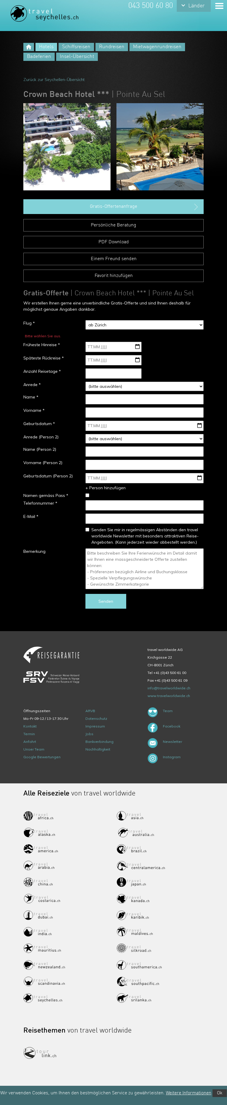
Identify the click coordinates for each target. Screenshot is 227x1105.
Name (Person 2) (39, 449)
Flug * (29, 323)
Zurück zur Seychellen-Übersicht (54, 79)
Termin (29, 734)
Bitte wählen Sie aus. (43, 336)
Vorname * (34, 410)
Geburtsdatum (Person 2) (48, 476)
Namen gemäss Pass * (45, 495)
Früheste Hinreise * (41, 344)
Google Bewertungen (42, 757)
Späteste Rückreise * (43, 358)
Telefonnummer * (40, 503)
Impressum (95, 726)
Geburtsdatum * (39, 423)
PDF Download (113, 242)
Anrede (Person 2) (41, 437)
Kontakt (30, 726)
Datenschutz (96, 718)
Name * (30, 397)
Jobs (89, 734)
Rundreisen (111, 46)
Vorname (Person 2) (42, 462)
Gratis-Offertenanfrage (113, 206)
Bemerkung (34, 551)
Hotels (46, 46)
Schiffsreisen (76, 46)
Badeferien (39, 56)
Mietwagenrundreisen (157, 46)
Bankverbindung (99, 741)
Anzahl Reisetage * (42, 371)
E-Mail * (30, 516)
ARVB (90, 711)
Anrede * (32, 384)
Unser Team (33, 749)
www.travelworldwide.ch (168, 696)
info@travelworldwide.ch (168, 688)
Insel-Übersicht (77, 56)
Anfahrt (29, 741)
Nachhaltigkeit (97, 749)
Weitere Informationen (188, 1093)
